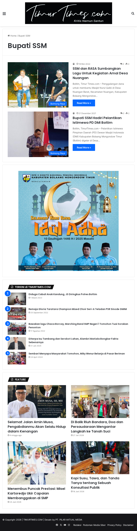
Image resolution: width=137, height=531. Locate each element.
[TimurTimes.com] (68, 13)
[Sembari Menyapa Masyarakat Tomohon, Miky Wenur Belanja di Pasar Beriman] (17, 358)
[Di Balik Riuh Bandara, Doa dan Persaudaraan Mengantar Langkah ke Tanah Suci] (100, 401)
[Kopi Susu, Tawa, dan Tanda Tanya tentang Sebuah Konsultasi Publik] (100, 457)
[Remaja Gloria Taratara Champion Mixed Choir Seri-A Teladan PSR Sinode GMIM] (17, 313)
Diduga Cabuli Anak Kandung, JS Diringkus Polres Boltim (63, 294)
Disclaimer (128, 525)
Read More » (84, 103)
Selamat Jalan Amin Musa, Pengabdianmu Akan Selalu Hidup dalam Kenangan (37, 427)
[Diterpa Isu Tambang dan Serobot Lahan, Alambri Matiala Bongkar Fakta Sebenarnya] (17, 343)
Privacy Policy (114, 525)
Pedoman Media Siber (94, 525)
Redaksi (77, 525)
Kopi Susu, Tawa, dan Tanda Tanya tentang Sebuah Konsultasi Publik (95, 483)
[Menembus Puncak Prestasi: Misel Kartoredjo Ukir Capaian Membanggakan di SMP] (37, 463)
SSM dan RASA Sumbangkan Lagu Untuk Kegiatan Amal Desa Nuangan (100, 73)
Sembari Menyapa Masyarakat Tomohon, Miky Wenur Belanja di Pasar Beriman (77, 353)
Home (13, 35)
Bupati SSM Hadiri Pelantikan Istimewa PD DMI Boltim (97, 120)
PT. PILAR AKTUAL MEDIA (68, 519)
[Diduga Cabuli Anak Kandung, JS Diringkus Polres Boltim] (17, 299)
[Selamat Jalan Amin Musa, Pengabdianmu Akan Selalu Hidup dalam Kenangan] (37, 401)
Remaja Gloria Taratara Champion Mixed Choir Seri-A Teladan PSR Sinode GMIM (78, 309)
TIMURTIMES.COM (33, 519)
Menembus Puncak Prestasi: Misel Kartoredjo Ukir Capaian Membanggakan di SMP (36, 493)
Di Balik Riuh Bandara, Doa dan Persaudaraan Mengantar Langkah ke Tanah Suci (97, 427)
